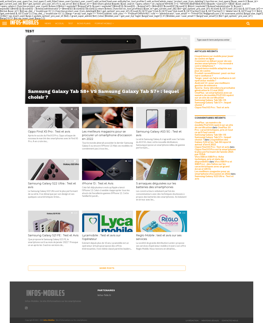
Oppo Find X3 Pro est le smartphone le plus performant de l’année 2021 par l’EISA (215, 152)
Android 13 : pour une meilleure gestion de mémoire (212, 84)
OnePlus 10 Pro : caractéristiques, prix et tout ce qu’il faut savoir (214, 130)
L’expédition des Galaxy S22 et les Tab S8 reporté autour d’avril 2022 (213, 142)
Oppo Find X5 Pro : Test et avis (212, 107)
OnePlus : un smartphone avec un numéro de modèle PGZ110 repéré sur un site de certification (214, 95)
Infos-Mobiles (49, 320)
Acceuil (59, 23)
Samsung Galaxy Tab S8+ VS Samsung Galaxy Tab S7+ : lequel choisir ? (213, 102)
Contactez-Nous (230, 320)
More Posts (107, 268)
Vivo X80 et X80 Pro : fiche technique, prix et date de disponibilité (209, 159)
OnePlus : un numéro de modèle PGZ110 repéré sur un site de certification (214, 125)
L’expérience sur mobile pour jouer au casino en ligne (214, 57)
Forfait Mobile (103, 23)
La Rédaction (192, 320)
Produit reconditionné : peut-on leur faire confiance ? (215, 74)
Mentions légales (210, 320)
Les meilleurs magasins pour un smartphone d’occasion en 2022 (212, 172)
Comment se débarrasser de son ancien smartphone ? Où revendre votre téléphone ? (214, 63)
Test (70, 23)
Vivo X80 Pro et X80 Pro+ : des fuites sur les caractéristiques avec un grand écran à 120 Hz (213, 165)
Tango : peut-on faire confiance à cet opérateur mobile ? (215, 79)
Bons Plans (84, 23)
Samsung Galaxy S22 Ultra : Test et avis (214, 177)
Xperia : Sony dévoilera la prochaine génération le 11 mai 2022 (215, 89)
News (48, 23)
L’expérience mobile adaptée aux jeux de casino (213, 69)
